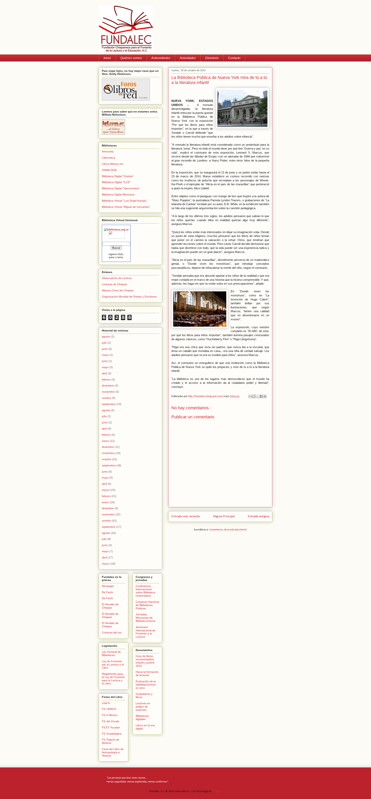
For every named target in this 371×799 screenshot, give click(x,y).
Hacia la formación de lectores (147, 673)
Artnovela (107, 151)
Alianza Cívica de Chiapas (118, 290)
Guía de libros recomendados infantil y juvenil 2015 (145, 660)
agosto (106, 336)
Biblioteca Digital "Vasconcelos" (121, 188)
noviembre (108, 391)
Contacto (234, 58)
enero (105, 440)
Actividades (188, 58)
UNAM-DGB (109, 170)
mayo (105, 354)
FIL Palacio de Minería (110, 741)
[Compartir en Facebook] (261, 396)
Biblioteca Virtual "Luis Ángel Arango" (124, 200)
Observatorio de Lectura (117, 278)
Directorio (212, 58)
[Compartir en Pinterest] (265, 396)
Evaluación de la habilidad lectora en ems (146, 684)
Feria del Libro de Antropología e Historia (112, 752)
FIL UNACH (109, 708)
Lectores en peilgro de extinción (143, 706)
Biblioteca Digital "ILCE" (116, 182)
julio (104, 342)
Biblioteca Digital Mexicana (118, 194)
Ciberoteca (108, 157)
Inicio (107, 58)
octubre (106, 397)
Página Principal (224, 516)
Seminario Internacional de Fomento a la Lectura (145, 632)
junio (105, 348)
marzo (106, 489)
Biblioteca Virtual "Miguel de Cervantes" (126, 206)
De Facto (107, 592)
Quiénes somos (131, 58)
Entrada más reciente (185, 516)
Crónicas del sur (112, 632)
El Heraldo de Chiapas (110, 606)
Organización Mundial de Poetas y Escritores (129, 296)
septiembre (109, 404)
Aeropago (108, 586)
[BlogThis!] (254, 396)
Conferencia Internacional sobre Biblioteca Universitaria (145, 590)
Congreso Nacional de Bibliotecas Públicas (147, 605)
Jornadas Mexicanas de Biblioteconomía (145, 617)
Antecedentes (160, 58)
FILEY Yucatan (111, 727)
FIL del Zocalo (110, 721)
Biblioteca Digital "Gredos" (118, 176)
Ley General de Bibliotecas (111, 653)
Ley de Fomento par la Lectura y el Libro (113, 664)
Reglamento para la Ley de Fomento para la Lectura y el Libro (113, 678)
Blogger (216, 791)
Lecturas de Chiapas (114, 284)
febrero (106, 379)
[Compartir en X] (258, 396)
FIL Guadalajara (112, 733)
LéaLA (106, 702)
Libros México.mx (112, 163)
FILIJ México (109, 715)
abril (104, 373)
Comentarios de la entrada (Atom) (228, 529)
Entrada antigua (258, 516)
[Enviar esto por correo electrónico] (250, 396)
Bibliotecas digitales (142, 717)
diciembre (108, 385)
